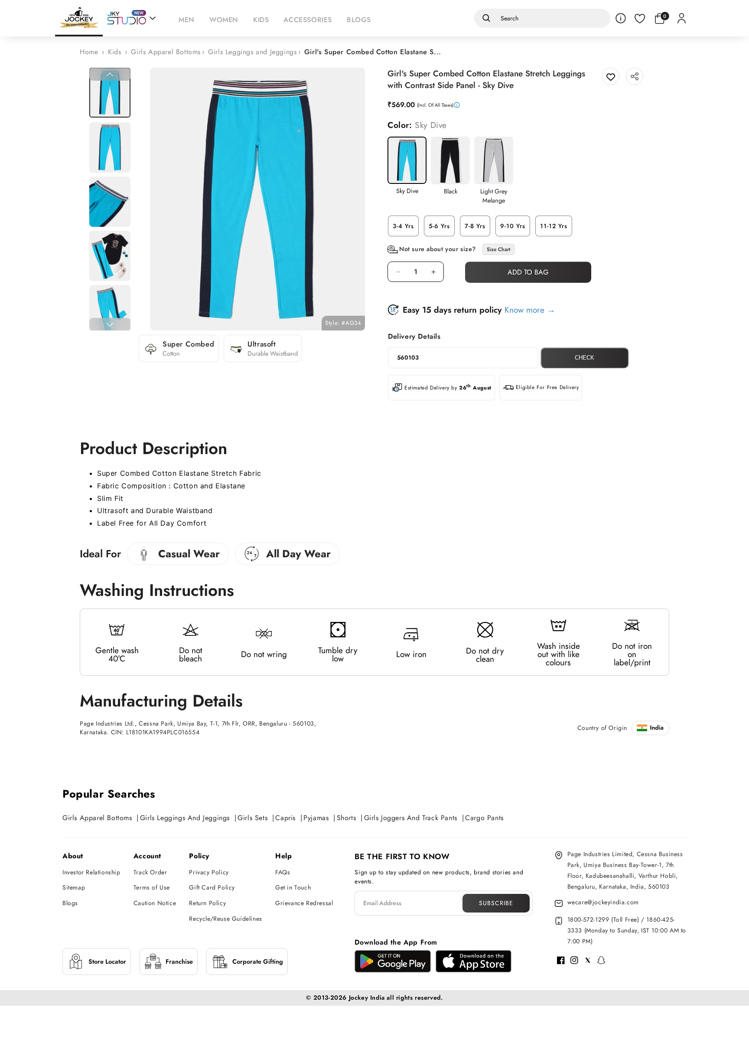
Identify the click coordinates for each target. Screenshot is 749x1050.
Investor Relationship (91, 872)
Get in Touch (293, 887)
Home (89, 52)
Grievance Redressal (304, 903)
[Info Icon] (620, 18)
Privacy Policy (208, 872)
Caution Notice (155, 903)
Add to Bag (528, 272)
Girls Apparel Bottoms (166, 52)
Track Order (150, 872)
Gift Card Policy (212, 887)
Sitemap (73, 887)
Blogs (70, 903)
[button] (188, 18)
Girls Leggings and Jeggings (252, 52)
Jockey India (367, 997)
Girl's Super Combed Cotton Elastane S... (372, 52)
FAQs (282, 872)
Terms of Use (152, 887)
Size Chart (498, 249)
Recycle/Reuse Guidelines (225, 918)
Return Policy (207, 903)
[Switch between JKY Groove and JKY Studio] (131, 18)
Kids (114, 52)
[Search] (484, 18)
